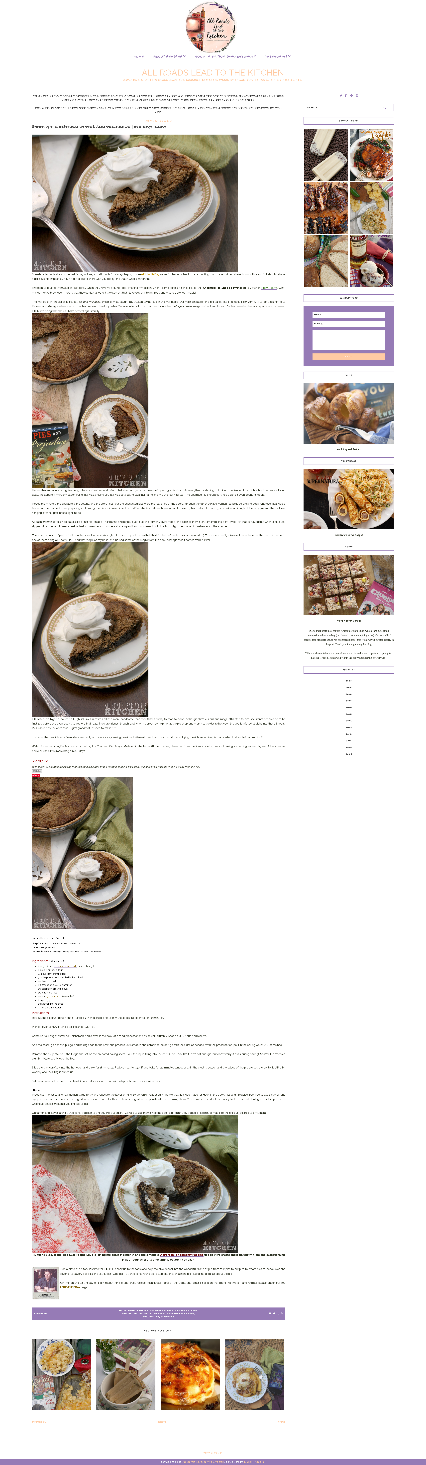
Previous (39, 1422)
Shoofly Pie (167, 1317)
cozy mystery (130, 1314)
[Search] (385, 107)
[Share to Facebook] (270, 1313)
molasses (148, 1317)
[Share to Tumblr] (278, 1313)
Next (281, 1422)
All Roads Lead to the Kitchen (213, 73)
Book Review (182, 1310)
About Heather (168, 57)
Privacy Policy (213, 1453)
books (194, 1310)
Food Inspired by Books (180, 1314)
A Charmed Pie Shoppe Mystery (155, 1310)
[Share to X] (274, 1313)
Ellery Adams (158, 1314)
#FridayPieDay (127, 1310)
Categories (276, 57)
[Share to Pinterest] (282, 1313)
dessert (144, 1314)
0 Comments (40, 1314)
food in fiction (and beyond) (224, 57)
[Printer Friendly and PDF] (158, 771)
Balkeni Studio (254, 1462)
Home (139, 57)
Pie (157, 1317)
